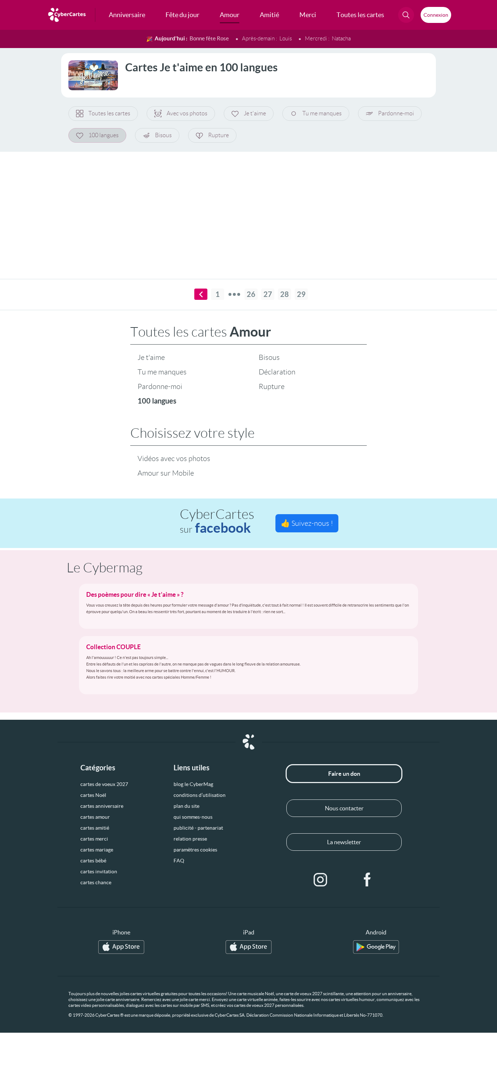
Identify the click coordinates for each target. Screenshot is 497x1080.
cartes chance (95, 882)
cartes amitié (94, 828)
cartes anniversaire (101, 806)
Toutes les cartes (109, 113)
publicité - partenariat (198, 828)
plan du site (186, 806)
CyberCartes (217, 521)
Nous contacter (344, 808)
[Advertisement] (248, 211)
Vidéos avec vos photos (174, 458)
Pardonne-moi (396, 113)
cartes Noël (93, 795)
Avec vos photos (187, 113)
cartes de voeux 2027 (104, 784)
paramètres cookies (195, 850)
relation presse (190, 839)
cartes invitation (98, 871)
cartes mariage (96, 850)
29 (301, 294)
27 (267, 294)
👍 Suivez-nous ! (307, 523)
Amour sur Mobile (166, 473)
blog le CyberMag (193, 784)
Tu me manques (322, 113)
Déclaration (277, 372)
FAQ (179, 860)
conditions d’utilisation (200, 795)
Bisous (163, 135)
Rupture (218, 135)
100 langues (103, 135)
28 (284, 294)
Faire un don (344, 773)
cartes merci (94, 839)
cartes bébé (93, 860)
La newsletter (344, 842)
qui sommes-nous (193, 817)
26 (251, 294)
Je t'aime (255, 113)
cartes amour (95, 817)
